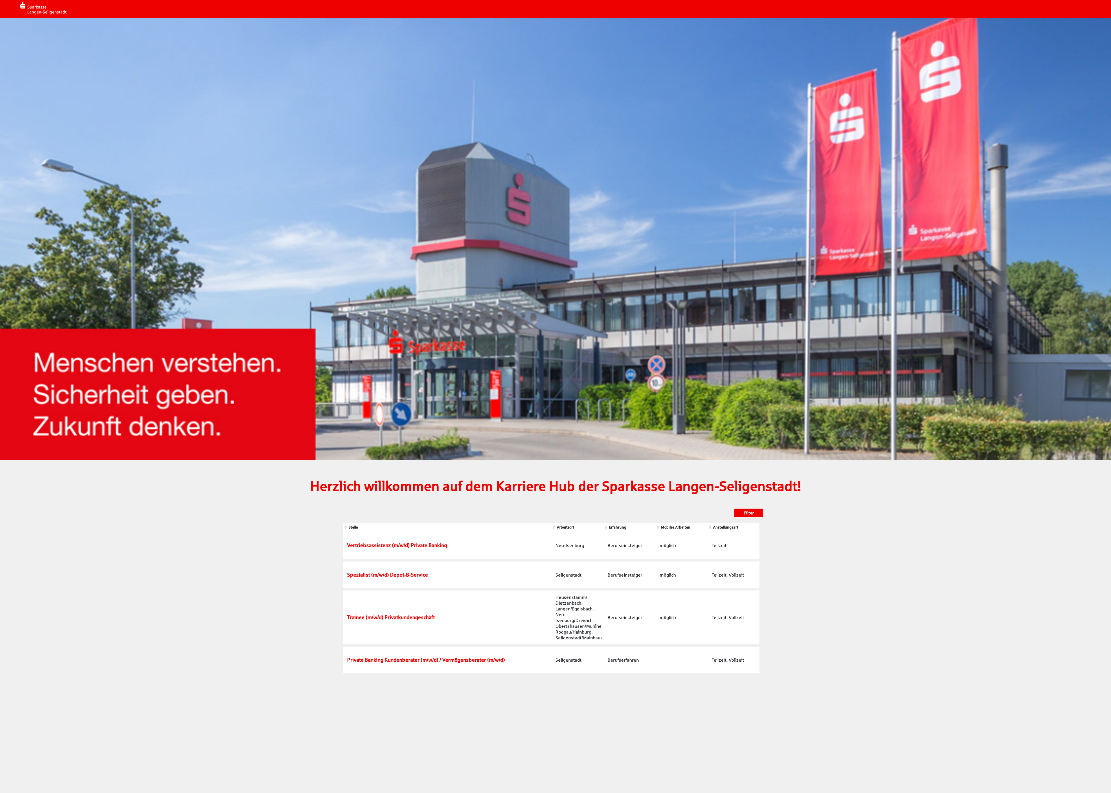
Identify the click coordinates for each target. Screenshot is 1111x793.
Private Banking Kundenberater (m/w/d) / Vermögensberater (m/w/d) (426, 660)
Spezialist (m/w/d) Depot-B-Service (387, 575)
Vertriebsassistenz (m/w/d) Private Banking (397, 545)
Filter (749, 513)
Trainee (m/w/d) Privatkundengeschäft (391, 617)
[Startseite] (43, 8)
